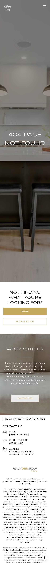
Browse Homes (25, 321)
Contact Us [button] (25, 398)
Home (25, 311)
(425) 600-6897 (16, 443)
